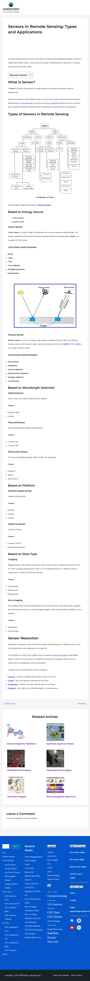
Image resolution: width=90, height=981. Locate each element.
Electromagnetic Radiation (21, 743)
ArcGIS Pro (51, 856)
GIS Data (53, 912)
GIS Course (6, 892)
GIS (3, 853)
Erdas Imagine (52, 860)
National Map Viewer (33, 937)
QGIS (49, 871)
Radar (10, 254)
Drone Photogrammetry (33, 857)
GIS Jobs (5, 923)
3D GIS (49, 892)
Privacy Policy (76, 975)
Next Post (82, 704)
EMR (66, 344)
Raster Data (29, 872)
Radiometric (13, 684)
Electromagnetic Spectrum (61, 796)
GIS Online (54, 916)
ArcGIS (50, 852)
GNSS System (51, 925)
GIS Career (50, 908)
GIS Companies (11, 950)
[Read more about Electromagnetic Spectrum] (55, 785)
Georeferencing (30, 922)
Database (54, 892)
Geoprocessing (57, 896)
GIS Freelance (30, 934)
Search (15, 846)
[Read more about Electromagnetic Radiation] (16, 732)
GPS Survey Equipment (34, 930)
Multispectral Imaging (19, 770)
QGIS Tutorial (10, 865)
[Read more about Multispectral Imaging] (16, 758)
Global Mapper (30, 860)
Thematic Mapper (16, 796)
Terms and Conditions (61, 975)
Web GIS (52, 941)
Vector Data (29, 868)
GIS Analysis (54, 904)
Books (4, 954)
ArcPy (27, 864)
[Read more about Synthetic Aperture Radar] (55, 732)
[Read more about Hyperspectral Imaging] (55, 758)
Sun (60, 340)
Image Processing (54, 929)
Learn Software (8, 860)
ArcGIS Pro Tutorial (12, 872)
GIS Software (53, 921)
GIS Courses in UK (12, 904)
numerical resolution (60, 655)
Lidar (10, 258)
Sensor (51, 937)
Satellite (52, 933)
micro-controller (52, 103)
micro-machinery (27, 103)
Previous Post (9, 704)
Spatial (11, 680)
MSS (78, 344)
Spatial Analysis (53, 879)
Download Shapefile (32, 926)
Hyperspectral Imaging (59, 770)
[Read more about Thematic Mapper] (16, 785)
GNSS (49, 868)
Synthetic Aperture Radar (60, 743)
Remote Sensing (44, 205)
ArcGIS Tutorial (11, 869)
